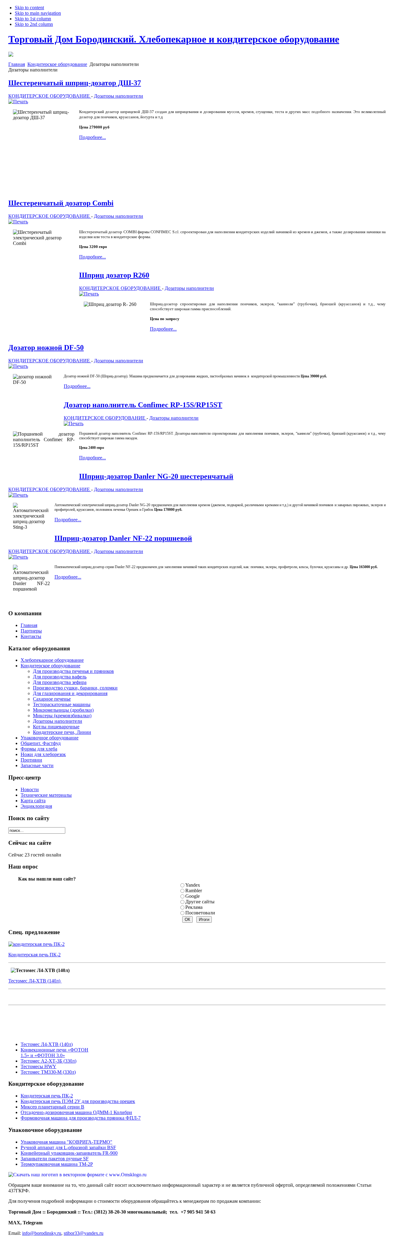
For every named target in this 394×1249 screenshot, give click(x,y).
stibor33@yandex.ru (83, 1233)
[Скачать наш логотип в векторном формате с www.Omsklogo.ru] (77, 1174)
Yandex (192, 885)
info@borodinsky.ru (41, 1233)
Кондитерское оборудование (57, 64)
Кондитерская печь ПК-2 (34, 954)
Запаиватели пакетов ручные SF (55, 1158)
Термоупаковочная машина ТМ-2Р (57, 1164)
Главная (16, 64)
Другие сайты (200, 901)
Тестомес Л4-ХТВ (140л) (35, 980)
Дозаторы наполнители (118, 96)
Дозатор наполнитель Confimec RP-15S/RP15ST (143, 405)
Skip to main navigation (38, 13)
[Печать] (18, 101)
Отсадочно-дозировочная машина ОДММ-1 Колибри (76, 1112)
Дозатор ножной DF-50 (46, 348)
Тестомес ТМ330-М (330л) (48, 1072)
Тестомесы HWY (38, 1066)
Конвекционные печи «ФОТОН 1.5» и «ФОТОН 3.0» (54, 1052)
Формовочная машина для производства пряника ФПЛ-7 (81, 1118)
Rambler (193, 890)
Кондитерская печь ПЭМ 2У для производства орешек (78, 1101)
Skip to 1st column (33, 18)
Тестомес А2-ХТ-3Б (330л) (48, 1061)
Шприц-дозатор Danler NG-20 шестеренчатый (156, 476)
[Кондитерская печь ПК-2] (36, 944)
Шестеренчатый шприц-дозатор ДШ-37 (74, 83)
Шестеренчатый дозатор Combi (61, 203)
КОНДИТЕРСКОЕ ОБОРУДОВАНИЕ (49, 96)
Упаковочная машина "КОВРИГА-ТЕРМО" (66, 1142)
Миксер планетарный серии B (52, 1106)
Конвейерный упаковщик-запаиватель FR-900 (69, 1153)
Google (192, 896)
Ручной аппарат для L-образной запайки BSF (68, 1147)
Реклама (194, 907)
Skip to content (29, 7)
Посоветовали (200, 912)
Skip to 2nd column (34, 24)
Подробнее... (92, 137)
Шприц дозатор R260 (114, 275)
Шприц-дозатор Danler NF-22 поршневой (123, 538)
